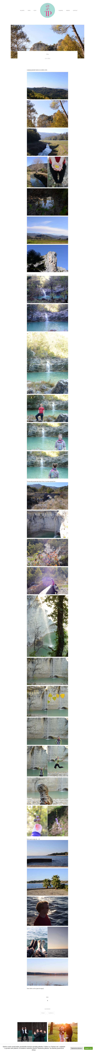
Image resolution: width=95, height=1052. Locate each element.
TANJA (29, 10)
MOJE (43, 1013)
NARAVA (51, 1013)
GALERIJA (22, 10)
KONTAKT (75, 10)
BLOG (35, 10)
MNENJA (68, 10)
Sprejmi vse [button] (88, 1048)
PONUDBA (61, 10)
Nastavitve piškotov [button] (76, 1048)
